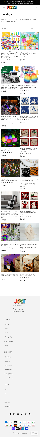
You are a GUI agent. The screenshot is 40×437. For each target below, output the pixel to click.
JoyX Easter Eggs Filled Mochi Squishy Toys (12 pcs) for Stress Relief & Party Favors (28, 53)
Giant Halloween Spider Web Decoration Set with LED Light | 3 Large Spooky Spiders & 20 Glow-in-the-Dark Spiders (10, 119)
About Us (6, 324)
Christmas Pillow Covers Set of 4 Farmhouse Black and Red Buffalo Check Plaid (28, 212)
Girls (5, 394)
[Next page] (25, 289)
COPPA (6, 345)
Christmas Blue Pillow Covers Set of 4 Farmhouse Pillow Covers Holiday (29, 116)
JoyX (6, 432)
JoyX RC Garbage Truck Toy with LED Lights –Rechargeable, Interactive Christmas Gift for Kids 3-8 (10, 87)
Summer (6, 398)
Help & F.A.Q (7, 357)
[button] (4, 7)
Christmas (7, 406)
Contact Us (7, 361)
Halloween (7, 402)
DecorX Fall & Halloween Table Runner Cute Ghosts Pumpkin (28, 274)
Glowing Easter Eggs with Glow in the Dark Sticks (9, 149)
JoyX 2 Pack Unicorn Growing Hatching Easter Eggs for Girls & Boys (28, 87)
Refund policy (8, 337)
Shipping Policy (8, 374)
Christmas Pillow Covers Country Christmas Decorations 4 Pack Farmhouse (28, 149)
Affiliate (6, 333)
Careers (6, 328)
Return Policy (8, 365)
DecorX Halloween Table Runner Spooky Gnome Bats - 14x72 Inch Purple (9, 275)
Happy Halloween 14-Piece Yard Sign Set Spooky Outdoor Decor (9, 179)
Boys (5, 389)
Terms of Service (8, 341)
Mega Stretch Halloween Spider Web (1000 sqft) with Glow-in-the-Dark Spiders (10, 244)
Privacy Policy (8, 369)
